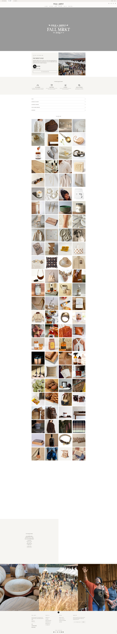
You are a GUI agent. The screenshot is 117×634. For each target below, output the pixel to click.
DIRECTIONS (29, 546)
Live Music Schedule (35, 104)
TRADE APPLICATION (48, 620)
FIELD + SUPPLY (58, 630)
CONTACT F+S (47, 617)
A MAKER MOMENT (34, 625)
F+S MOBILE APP (47, 624)
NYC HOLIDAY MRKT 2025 (45, 71)
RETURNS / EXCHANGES (62, 620)
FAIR (32, 624)
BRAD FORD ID (33, 627)
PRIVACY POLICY (61, 617)
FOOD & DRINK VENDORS (36, 107)
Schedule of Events (35, 101)
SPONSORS (33, 110)
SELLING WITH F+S (47, 623)
